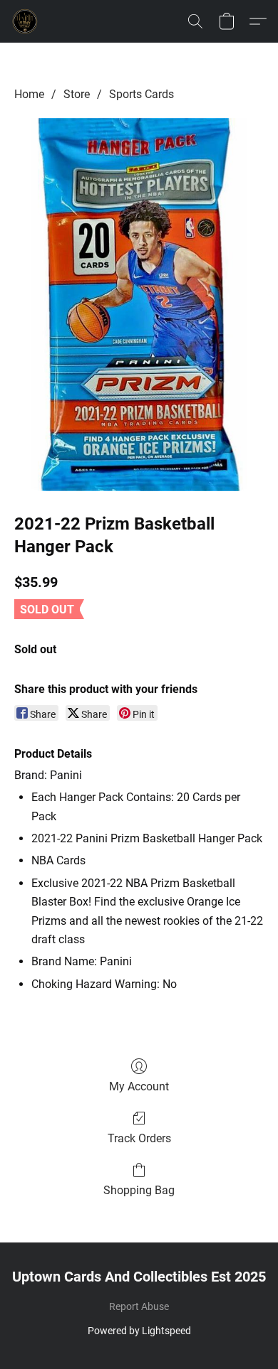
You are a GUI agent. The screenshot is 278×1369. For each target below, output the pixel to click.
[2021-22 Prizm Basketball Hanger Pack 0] (139, 304)
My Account (139, 1086)
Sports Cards (141, 94)
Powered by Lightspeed (139, 1330)
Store (76, 94)
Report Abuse (139, 1306)
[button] (25, 21)
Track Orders (139, 1138)
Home (29, 94)
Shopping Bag (139, 1190)
